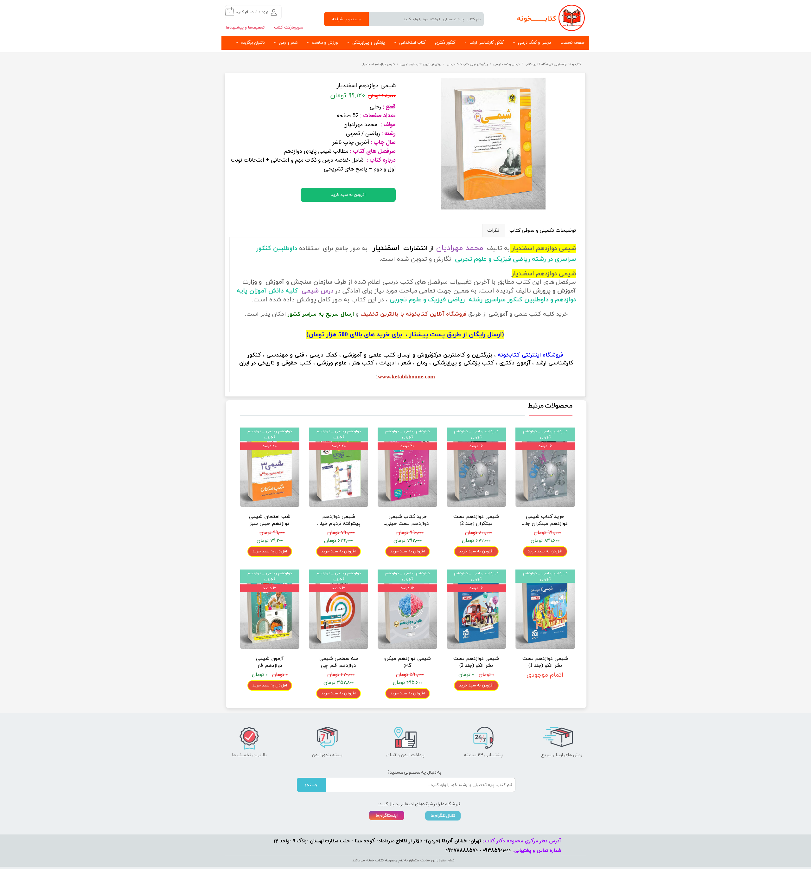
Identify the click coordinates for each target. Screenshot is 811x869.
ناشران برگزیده (253, 42)
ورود (265, 12)
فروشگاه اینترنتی (542, 355)
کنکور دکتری (445, 42)
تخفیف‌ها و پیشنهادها (245, 27)
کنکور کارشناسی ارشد (486, 42)
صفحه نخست (572, 42)
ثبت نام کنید (247, 12)
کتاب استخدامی (412, 42)
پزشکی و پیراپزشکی (368, 42)
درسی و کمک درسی (534, 42)
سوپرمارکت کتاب (288, 27)
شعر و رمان (288, 42)
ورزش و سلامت (325, 42)
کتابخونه (509, 355)
